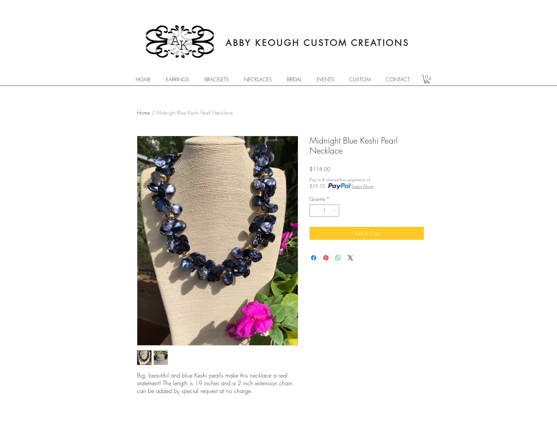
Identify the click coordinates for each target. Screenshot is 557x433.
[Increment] (334, 210)
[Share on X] (350, 258)
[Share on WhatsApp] (338, 258)
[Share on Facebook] (314, 258)
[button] (427, 79)
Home (143, 112)
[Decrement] (314, 210)
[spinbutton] (324, 210)
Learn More (363, 186)
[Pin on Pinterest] (326, 258)
